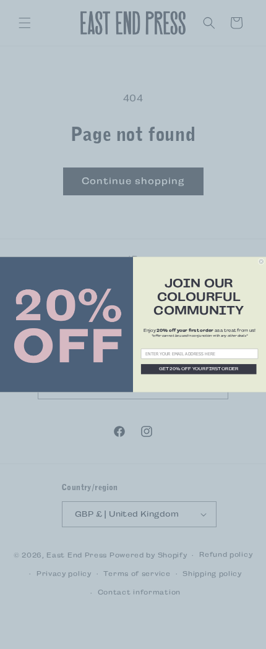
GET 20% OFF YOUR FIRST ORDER (198, 369)
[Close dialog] (261, 262)
